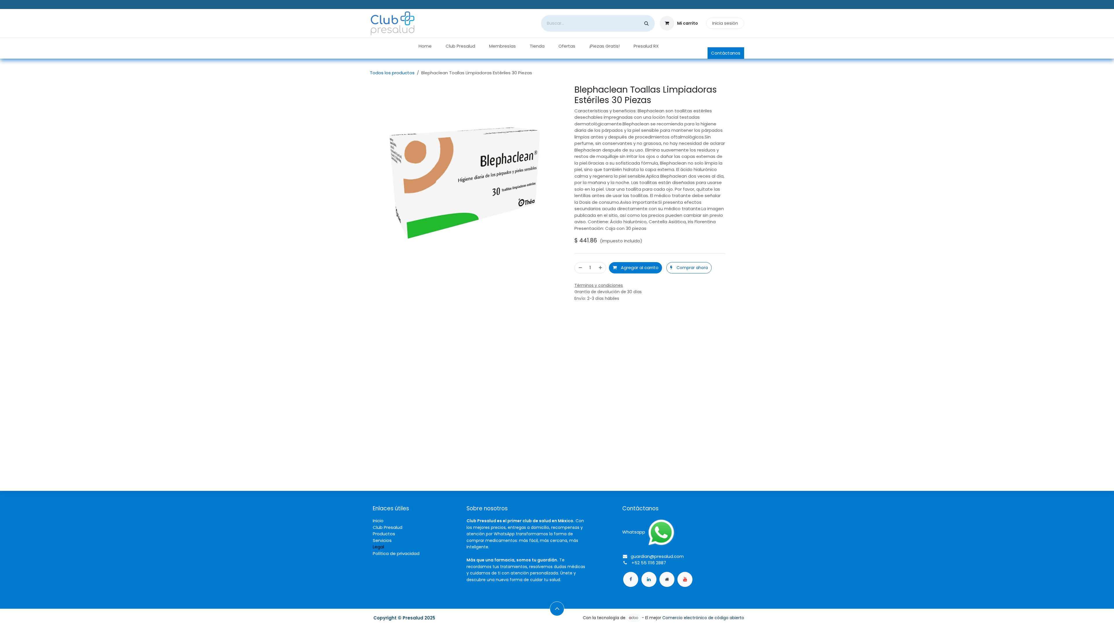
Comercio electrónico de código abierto (703, 618)
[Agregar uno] (600, 267)
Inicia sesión (725, 23)
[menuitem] (425, 46)
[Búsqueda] (646, 23)
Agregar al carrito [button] (639, 267)
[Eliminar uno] (580, 267)
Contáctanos (725, 53)
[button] (688, 267)
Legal (378, 547)
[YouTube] (684, 579)
